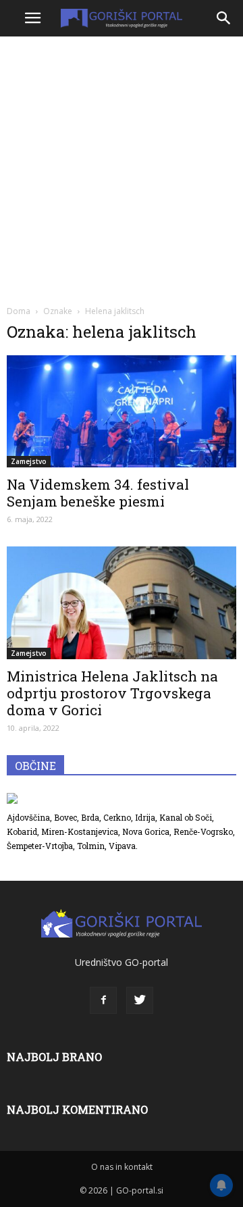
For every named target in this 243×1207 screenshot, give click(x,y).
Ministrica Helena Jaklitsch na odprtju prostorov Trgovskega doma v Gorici (112, 693)
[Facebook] (103, 1000)
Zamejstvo (29, 461)
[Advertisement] (121, 168)
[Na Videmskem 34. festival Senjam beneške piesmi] (121, 411)
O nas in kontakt (122, 1167)
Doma (18, 311)
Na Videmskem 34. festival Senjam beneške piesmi (98, 493)
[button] (224, 18)
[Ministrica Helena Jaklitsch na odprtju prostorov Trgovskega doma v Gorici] (121, 602)
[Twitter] (139, 1000)
